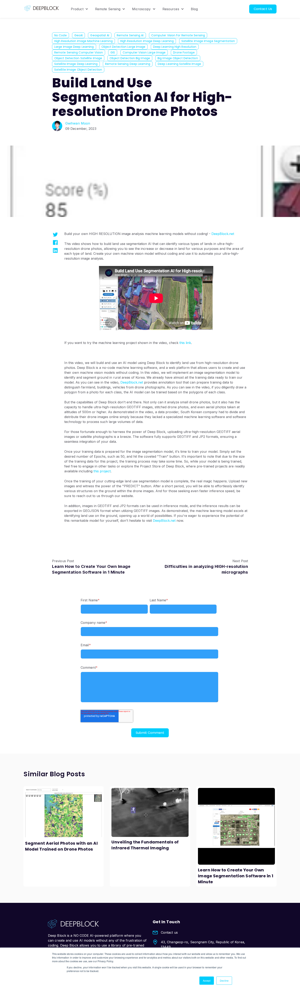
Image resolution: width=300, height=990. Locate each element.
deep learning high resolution (175, 47)
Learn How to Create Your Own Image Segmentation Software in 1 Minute (235, 876)
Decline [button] (224, 980)
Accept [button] (207, 980)
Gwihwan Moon (77, 123)
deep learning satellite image (179, 64)
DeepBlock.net (222, 234)
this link (185, 343)
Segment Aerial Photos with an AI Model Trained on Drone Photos (61, 846)
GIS (112, 52)
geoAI (78, 35)
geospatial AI (99, 35)
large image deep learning (74, 47)
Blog (194, 9)
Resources (170, 9)
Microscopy (141, 9)
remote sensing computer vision (78, 52)
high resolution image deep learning (147, 41)
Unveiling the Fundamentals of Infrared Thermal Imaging (145, 845)
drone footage (183, 52)
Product (77, 9)
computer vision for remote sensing (178, 35)
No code (60, 35)
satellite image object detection (78, 70)
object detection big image (130, 58)
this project (102, 471)
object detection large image (123, 47)
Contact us (169, 932)
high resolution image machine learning (83, 41)
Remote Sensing (107, 9)
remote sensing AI (130, 35)
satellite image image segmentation (208, 41)
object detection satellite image (78, 58)
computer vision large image (144, 52)
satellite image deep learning (76, 64)
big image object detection (178, 58)
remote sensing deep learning (127, 64)
